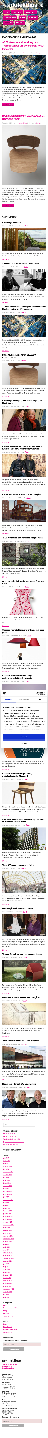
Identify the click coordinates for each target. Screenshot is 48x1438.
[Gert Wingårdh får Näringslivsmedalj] (24, 936)
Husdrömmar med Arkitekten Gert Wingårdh (21, 997)
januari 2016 (7, 1214)
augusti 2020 (7, 1166)
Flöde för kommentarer (10, 1330)
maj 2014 (6, 1244)
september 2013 (8, 1258)
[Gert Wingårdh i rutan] (24, 250)
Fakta (22, 17)
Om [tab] (39, 699)
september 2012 (8, 1289)
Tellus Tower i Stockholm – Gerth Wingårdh (20, 1041)
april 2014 (6, 1247)
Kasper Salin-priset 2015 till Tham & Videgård (21, 494)
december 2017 (8, 1191)
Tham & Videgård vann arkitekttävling (18, 865)
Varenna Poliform (8, 1316)
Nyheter (32, 17)
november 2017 (8, 1194)
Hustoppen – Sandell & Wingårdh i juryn (19, 1084)
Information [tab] (24, 699)
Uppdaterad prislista (9, 1136)
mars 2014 (6, 1250)
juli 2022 (6, 1158)
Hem (6, 12)
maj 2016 (6, 1205)
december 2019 (8, 1172)
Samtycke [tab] (9, 699)
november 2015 (8, 1219)
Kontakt (19, 23)
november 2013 (8, 1255)
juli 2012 (6, 1294)
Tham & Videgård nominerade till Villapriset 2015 (22, 538)
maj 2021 (6, 1163)
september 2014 (8, 1239)
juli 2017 (6, 1197)
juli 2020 (6, 1169)
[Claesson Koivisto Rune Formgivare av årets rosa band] (24, 614)
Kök (4, 1305)
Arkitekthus (25, 5)
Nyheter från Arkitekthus (11, 1308)
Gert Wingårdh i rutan (11, 223)
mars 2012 (6, 1297)
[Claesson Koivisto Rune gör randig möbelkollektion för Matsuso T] (24, 803)
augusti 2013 (7, 1261)
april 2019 (6, 1180)
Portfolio (17, 12)
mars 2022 (6, 1161)
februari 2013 (7, 1275)
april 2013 (6, 1269)
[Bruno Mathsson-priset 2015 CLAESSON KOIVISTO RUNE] (24, 385)
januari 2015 (7, 1233)
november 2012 (8, 1283)
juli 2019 (6, 1177)
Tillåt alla (24, 737)
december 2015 (8, 1216)
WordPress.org (8, 1332)
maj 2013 (6, 1267)
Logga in (6, 1324)
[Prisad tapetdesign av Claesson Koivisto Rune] (24, 758)
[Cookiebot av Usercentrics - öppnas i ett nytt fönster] (35, 693)
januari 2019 (7, 1183)
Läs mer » (8, 104)
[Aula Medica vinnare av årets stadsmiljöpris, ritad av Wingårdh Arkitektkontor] (24, 849)
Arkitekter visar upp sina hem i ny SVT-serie (20, 263)
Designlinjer (10, 17)
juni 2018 (6, 1188)
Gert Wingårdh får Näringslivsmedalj (17, 908)
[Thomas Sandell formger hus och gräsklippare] (24, 981)
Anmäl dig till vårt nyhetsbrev (15, 1340)
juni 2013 (6, 1264)
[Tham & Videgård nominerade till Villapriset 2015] (24, 565)
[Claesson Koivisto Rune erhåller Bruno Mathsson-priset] (24, 660)
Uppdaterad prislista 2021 (11, 1139)
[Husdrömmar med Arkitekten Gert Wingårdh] (24, 1025)
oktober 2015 (7, 1222)
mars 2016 (6, 1208)
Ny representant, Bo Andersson (13, 1142)
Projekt (8, 23)
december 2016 (8, 1200)
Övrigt (38, 53)
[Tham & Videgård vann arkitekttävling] (24, 892)
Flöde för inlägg (8, 1327)
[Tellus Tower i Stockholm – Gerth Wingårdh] (24, 1068)
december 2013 (8, 1253)
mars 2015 (6, 1227)
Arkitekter (30, 12)
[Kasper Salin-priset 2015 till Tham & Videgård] (24, 522)
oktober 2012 (7, 1286)
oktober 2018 (7, 1186)
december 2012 (8, 1280)
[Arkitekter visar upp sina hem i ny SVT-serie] (24, 291)
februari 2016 (7, 1211)
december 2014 (8, 1236)
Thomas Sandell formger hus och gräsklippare (22, 954)
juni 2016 (6, 1202)
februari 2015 (7, 1230)
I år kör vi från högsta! (10, 1144)
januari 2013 (7, 1278)
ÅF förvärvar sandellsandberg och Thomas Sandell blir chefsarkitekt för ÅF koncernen (23, 45)
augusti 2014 (7, 1241)
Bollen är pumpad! (9, 1133)
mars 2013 (6, 1272)
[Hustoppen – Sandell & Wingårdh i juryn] (24, 1107)
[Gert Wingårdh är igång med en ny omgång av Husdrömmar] (24, 430)
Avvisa (24, 743)
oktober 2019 (7, 1175)
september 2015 (8, 1225)
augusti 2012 (7, 1292)
